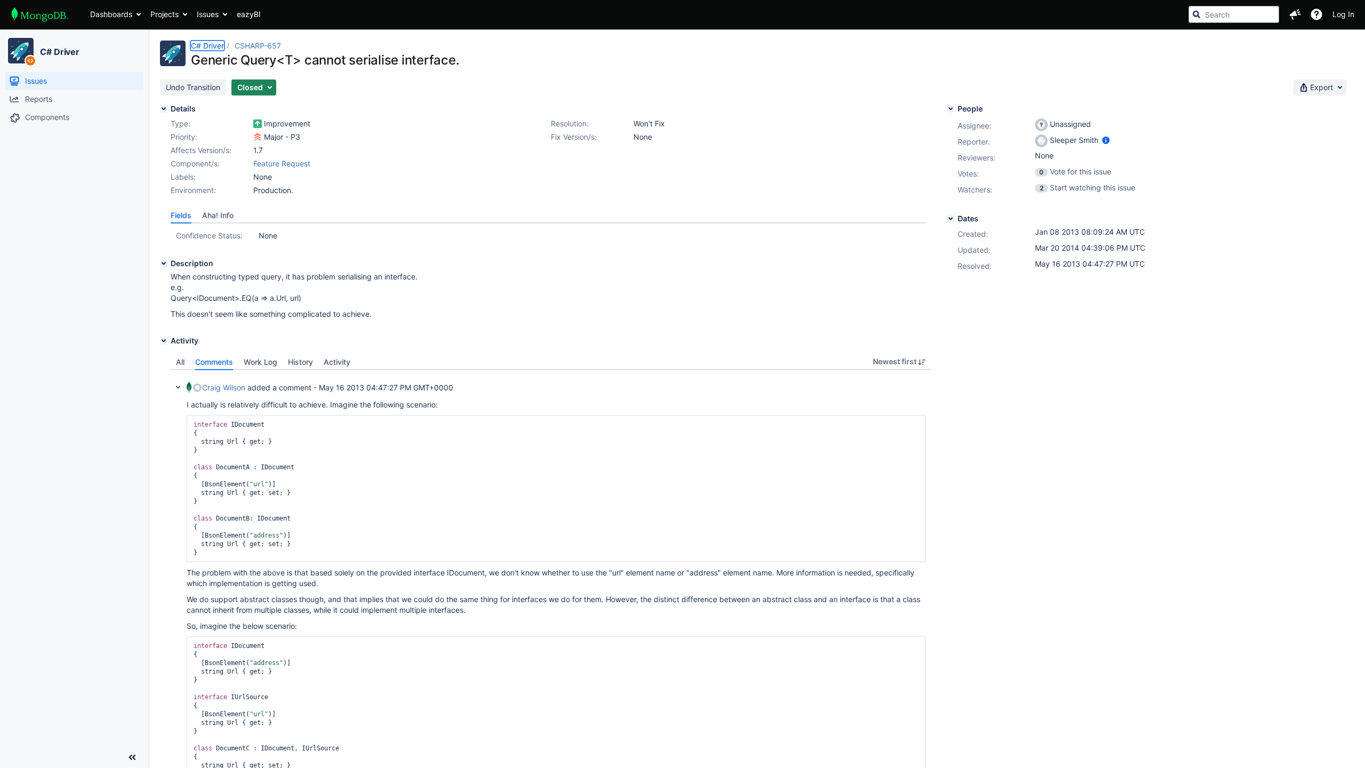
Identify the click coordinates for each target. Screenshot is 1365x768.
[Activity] (163, 341)
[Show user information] (1106, 140)
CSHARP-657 (258, 45)
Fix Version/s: (574, 136)
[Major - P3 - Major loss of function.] (257, 137)
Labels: (183, 176)
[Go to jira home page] (39, 14)
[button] (1295, 14)
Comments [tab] (214, 361)
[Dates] (950, 218)
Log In (1343, 14)
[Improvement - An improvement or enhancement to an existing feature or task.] (257, 123)
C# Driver (59, 51)
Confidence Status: (209, 235)
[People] (950, 109)
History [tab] (300, 361)
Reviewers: (976, 157)
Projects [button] (164, 14)
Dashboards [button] (111, 14)
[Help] (1316, 14)
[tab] (181, 215)
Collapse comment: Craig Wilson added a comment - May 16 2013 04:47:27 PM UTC (178, 387)
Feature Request (281, 163)
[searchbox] (1234, 14)
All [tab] (180, 361)
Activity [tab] (337, 361)
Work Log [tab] (260, 361)
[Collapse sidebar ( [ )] (132, 757)
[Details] (163, 109)
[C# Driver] (21, 50)
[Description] (163, 263)
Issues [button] (208, 14)
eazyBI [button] (249, 14)
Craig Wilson (223, 387)
